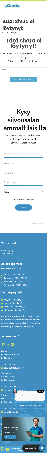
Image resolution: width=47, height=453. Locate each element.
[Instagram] (8, 344)
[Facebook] (3, 344)
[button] (43, 6)
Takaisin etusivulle (23, 80)
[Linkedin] (12, 344)
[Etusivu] (3, 33)
